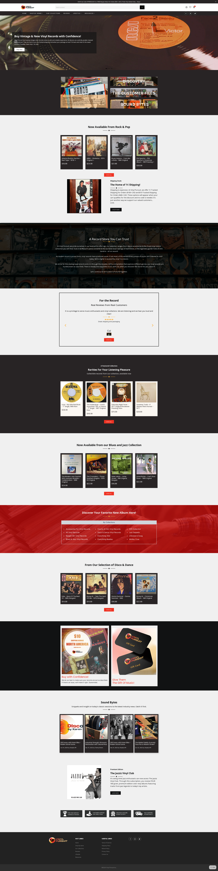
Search (142, 7)
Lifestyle (77, 854)
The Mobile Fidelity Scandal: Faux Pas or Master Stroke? (145, 743)
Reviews (77, 851)
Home (77, 842)
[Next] (213, 42)
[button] (66, 325)
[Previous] (5, 42)
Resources (78, 857)
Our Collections (79, 848)
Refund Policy (105, 848)
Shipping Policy (106, 845)
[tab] (106, 68)
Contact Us (105, 854)
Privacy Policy (106, 851)
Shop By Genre (79, 845)
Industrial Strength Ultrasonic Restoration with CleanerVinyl (96, 743)
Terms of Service (106, 842)
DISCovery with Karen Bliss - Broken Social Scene (70, 743)
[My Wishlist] (190, 7)
